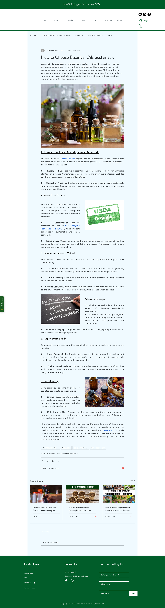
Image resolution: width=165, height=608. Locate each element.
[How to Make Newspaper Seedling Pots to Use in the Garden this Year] (82, 494)
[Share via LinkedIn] (53, 461)
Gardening (78, 35)
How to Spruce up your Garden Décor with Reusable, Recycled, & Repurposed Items (118, 509)
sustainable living (80, 448)
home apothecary (98, 448)
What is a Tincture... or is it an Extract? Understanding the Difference (44, 509)
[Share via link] (58, 461)
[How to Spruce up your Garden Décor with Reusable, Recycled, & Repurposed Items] (119, 494)
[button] (58, 20)
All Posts (33, 35)
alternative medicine (50, 448)
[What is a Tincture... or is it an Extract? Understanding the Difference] (46, 494)
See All (132, 481)
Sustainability (62, 453)
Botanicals (66, 448)
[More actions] (122, 50)
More (110, 35)
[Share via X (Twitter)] (47, 461)
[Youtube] (140, 14)
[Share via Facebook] (42, 461)
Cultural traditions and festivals (56, 35)
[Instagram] (144, 14)
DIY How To (73, 453)
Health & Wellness (95, 35)
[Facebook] (149, 14)
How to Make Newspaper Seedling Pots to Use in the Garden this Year (80, 509)
